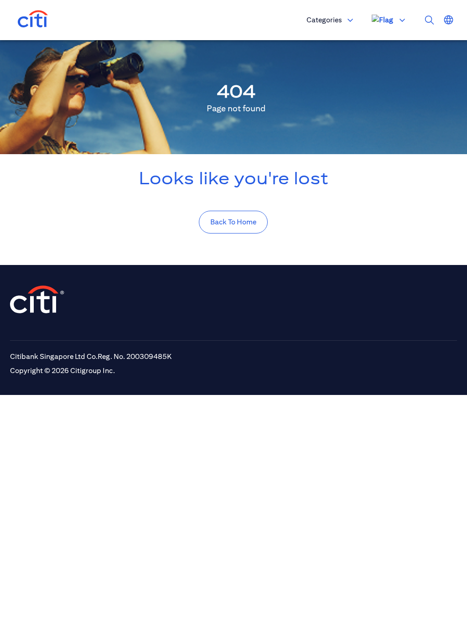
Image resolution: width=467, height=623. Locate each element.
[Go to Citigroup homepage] (37, 299)
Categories (324, 20)
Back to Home (233, 222)
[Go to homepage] (33, 20)
